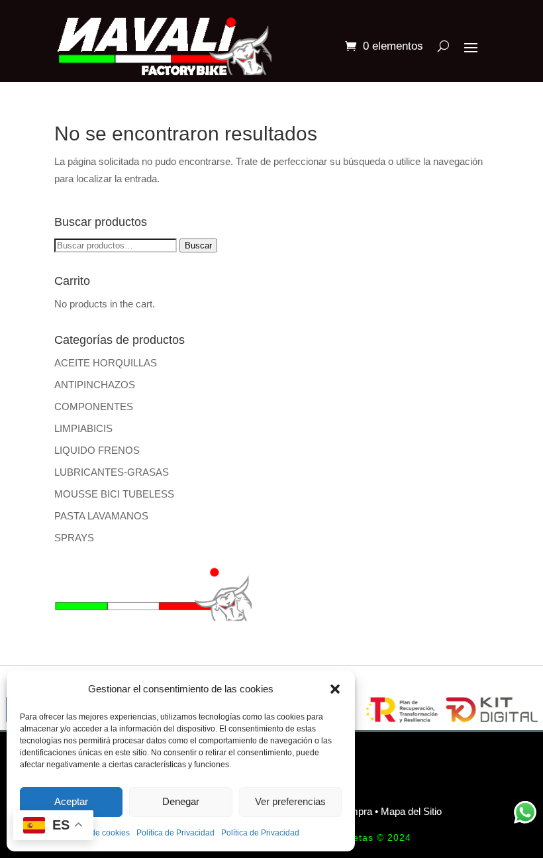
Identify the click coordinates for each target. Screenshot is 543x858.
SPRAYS (74, 537)
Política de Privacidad (175, 832)
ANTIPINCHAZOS (94, 384)
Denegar (180, 801)
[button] (335, 689)
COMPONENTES (93, 406)
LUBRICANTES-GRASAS (111, 472)
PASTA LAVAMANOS (101, 515)
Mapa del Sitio (411, 811)
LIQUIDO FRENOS (97, 450)
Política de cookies (96, 832)
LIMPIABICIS (83, 428)
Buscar (198, 245)
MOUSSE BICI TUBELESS (114, 494)
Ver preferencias (290, 801)
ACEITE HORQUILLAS (105, 362)
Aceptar (71, 801)
